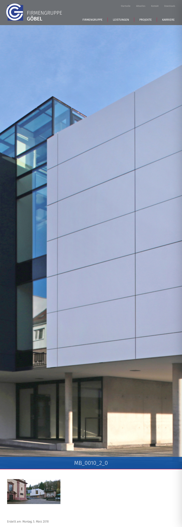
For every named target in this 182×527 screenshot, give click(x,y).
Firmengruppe (92, 19)
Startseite (125, 6)
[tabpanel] (91, 247)
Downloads (169, 6)
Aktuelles (140, 6)
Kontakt (155, 6)
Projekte (145, 19)
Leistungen (121, 19)
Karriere (168, 19)
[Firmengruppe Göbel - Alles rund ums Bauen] (34, 12)
